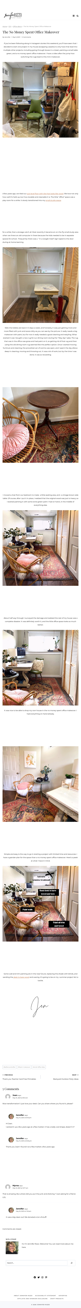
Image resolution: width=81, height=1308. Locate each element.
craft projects (57, 1298)
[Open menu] (74, 15)
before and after (9, 1067)
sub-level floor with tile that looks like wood (45, 194)
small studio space (53, 200)
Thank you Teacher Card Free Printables (19, 1077)
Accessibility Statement (45, 1295)
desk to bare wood (21, 977)
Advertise (63, 1295)
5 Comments (26, 37)
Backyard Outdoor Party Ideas (65, 1077)
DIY (10, 26)
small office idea (39, 1067)
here (24, 1247)
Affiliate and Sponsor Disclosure (32, 1298)
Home (5, 26)
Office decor (17, 26)
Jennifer (7, 37)
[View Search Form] (77, 16)
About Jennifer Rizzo (23, 1295)
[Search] (71, 1263)
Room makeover (24, 1067)
